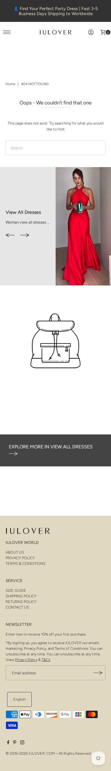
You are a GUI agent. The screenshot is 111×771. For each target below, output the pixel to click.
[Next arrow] (24, 235)
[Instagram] (22, 743)
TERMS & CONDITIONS (26, 563)
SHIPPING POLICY (21, 596)
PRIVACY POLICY (20, 558)
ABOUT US (15, 552)
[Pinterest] (14, 743)
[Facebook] (8, 743)
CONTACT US (17, 607)
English (19, 699)
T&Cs (45, 659)
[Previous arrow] (10, 235)
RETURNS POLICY (21, 601)
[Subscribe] (98, 672)
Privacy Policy (26, 659)
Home (10, 84)
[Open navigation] (7, 32)
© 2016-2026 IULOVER (25, 753)
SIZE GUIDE (16, 590)
